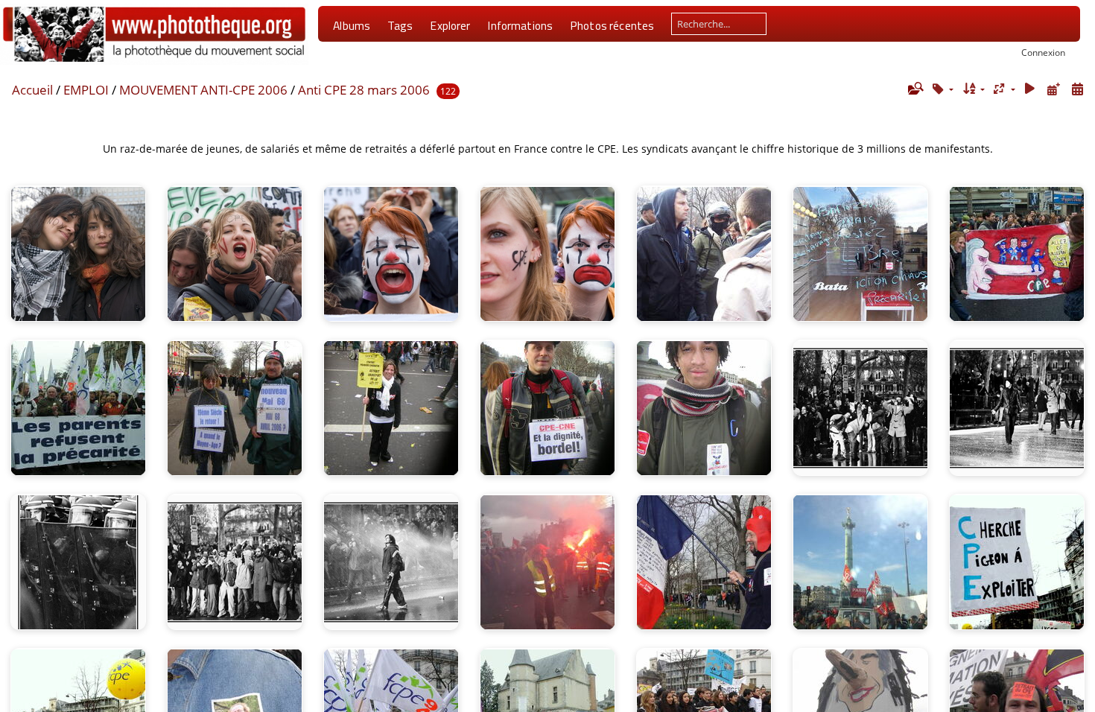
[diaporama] (1030, 89)
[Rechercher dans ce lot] (915, 89)
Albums (351, 25)
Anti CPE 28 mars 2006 (364, 89)
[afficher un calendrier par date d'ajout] (1053, 89)
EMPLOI (86, 89)
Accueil (32, 89)
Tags (400, 25)
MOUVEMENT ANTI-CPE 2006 (203, 89)
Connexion (1043, 52)
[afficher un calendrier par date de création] (1077, 89)
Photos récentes (612, 25)
